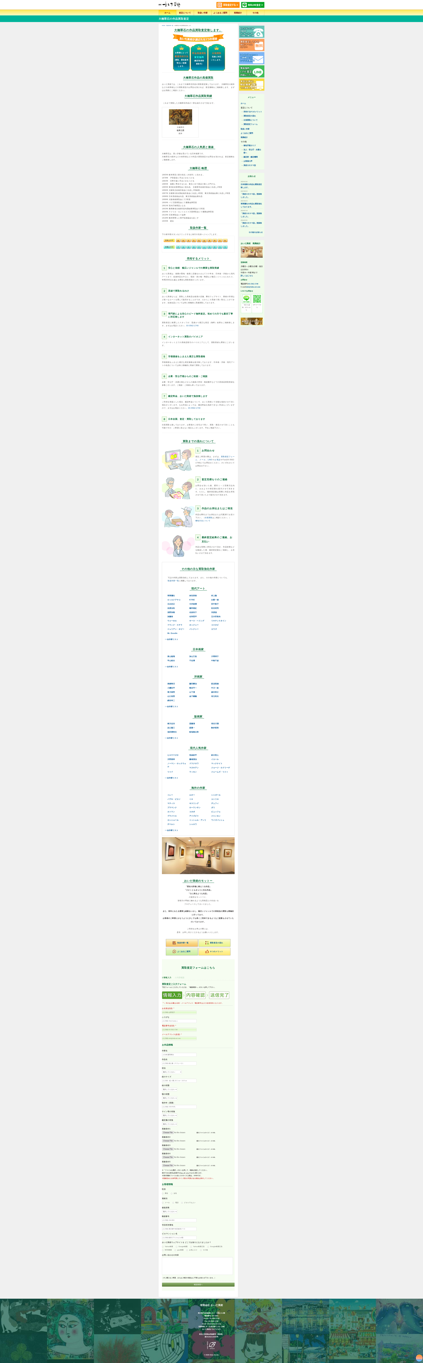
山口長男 (171, 696)
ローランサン (195, 807)
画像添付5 (166, 1162)
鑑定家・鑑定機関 (251, 157)
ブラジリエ (172, 816)
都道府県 (165, 1208)
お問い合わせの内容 (170, 1255)
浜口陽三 (171, 728)
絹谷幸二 (171, 700)
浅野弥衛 (171, 612)
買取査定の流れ (250, 116)
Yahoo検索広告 (199, 1246)
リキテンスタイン (218, 621)
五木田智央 (216, 616)
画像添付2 (166, 1137)
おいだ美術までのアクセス (211, 1329)
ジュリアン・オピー (175, 629)
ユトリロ (215, 799)
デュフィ (215, 803)
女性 (175, 1193)
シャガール (216, 795)
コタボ (192, 812)
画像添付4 (166, 1154)
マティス (171, 803)
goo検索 (180, 1250)
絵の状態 (165, 1085)
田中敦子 (215, 604)
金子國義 (193, 696)
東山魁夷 (171, 656)
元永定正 (171, 604)
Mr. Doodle (172, 633)
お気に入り (193, 1250)
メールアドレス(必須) (172, 1034)
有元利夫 (215, 696)
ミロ (191, 799)
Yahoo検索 (169, 1246)
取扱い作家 (203, 13)
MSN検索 (168, 1250)
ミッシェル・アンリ (197, 820)
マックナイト (217, 763)
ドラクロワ (194, 763)
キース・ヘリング (196, 621)
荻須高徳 (215, 684)
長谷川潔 (215, 724)
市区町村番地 (167, 1225)
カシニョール (173, 820)
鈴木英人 (215, 755)
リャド (170, 772)
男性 (166, 1193)
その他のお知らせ (256, 232)
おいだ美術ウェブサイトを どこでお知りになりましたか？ (186, 1242)
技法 (164, 1068)
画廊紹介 (238, 13)
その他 (205, 1250)
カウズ (214, 629)
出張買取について (251, 120)
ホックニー (194, 625)
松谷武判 (215, 608)
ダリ (213, 807)
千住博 (192, 661)
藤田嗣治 (193, 684)
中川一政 (215, 688)
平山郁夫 (171, 661)
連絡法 (165, 1198)
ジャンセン (216, 816)
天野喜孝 (171, 759)
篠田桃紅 (193, 608)
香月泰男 (171, 692)
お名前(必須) (168, 1008)
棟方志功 (171, 724)
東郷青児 (171, 684)
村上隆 (214, 596)
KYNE (192, 600)
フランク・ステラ (174, 625)
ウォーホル (172, 621)
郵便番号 (165, 1216)
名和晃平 (193, 616)
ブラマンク (172, 807)
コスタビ (215, 625)
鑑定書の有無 (167, 1120)
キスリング (194, 803)
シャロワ (193, 824)
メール (202, 460)
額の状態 (165, 1094)
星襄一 (192, 728)
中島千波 (215, 661)
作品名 (165, 1059)
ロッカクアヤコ (174, 600)
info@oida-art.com (253, 287)
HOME (163, 25)
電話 (177, 1202)
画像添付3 (166, 1145)
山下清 (192, 692)
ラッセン (193, 772)
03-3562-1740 (192, 326)
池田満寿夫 (172, 732)
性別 (164, 1189)
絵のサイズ (166, 1077)
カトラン (171, 812)
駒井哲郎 (215, 728)
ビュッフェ (216, 812)
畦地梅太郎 (194, 732)
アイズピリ (194, 816)
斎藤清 (192, 724)
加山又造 (193, 656)
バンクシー (194, 629)
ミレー (170, 795)
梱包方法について (202, 521)
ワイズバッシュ (217, 820)
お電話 (217, 460)
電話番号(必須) (169, 1026)
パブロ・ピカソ (174, 799)
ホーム (167, 13)
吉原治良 (171, 608)
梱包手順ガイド (250, 145)
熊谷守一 (193, 688)
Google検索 (183, 1246)
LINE (210, 460)
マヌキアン (194, 768)
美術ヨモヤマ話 (250, 165)
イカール (215, 759)
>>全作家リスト (171, 639)
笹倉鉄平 (193, 755)
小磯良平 (171, 688)
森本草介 (215, 692)
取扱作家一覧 (169, 25)
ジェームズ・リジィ (219, 772)
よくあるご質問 (220, 13)
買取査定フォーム (251, 124)
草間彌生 (171, 596)
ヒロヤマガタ (173, 755)
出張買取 (208, 518)
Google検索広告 (216, 1246)
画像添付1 (166, 1129)
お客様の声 (248, 161)
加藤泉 (170, 616)
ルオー (192, 795)
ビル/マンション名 (169, 1234)
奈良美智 (193, 596)
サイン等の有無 (168, 1111)
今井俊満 (193, 604)
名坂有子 (193, 612)
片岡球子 (215, 656)
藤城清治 (193, 759)
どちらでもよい (190, 1202)
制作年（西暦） (168, 1103)
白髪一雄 (215, 600)
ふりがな (165, 1017)
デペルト (171, 824)
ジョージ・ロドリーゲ (220, 768)
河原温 (214, 612)
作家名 (165, 1051)
